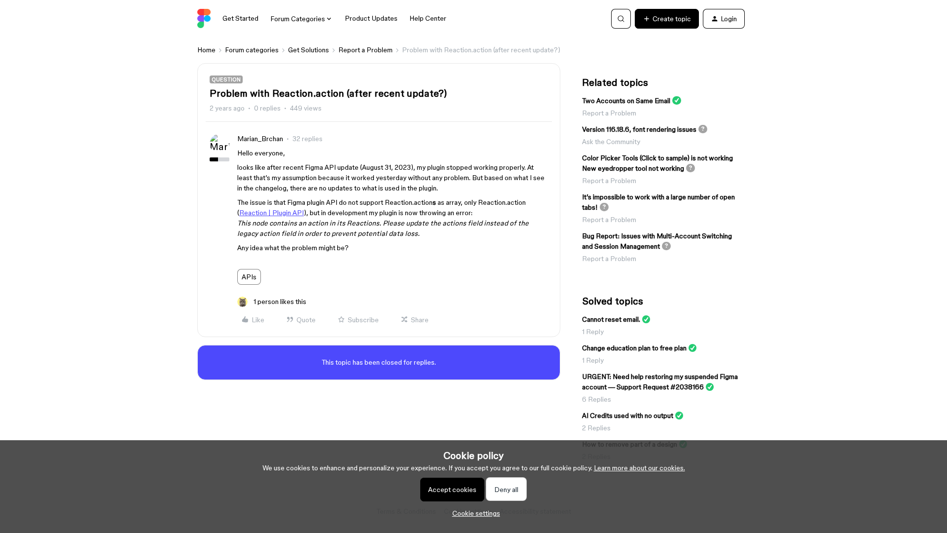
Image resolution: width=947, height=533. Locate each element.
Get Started (240, 18)
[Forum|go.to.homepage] (204, 19)
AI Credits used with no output (627, 415)
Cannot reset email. (611, 319)
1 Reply (593, 332)
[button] (667, 19)
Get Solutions (308, 50)
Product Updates (371, 18)
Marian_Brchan (260, 139)
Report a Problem (365, 50)
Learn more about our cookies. (639, 468)
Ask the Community (611, 142)
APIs (249, 277)
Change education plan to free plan (634, 348)
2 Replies (596, 428)
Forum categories (252, 50)
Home (206, 50)
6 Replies (596, 399)
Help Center (427, 18)
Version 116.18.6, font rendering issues (639, 129)
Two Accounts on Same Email (626, 101)
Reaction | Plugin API (271, 213)
